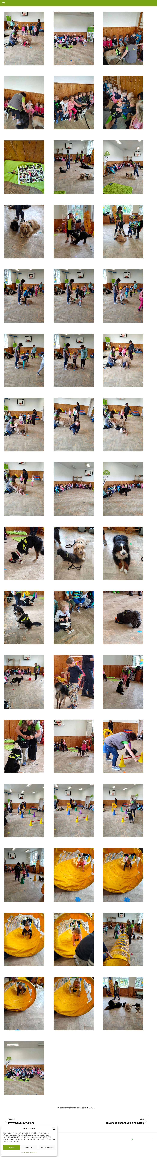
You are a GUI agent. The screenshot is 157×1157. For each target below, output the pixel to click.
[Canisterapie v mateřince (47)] (76, 1007)
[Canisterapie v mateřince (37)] (26, 814)
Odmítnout (29, 1147)
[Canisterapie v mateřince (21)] (125, 428)
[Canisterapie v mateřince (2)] (125, 42)
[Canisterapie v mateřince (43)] (26, 943)
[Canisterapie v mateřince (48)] (125, 1007)
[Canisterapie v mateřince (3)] (26, 106)
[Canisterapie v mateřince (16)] (76, 364)
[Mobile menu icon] (3, 3)
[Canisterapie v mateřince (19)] (26, 428)
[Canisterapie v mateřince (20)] (76, 428)
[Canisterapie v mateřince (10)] (76, 235)
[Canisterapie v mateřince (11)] (125, 235)
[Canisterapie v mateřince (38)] (76, 814)
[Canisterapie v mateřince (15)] (26, 364)
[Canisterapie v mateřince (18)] (26, 42)
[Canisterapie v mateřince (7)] (76, 170)
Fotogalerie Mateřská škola (75, 1108)
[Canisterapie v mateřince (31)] (26, 685)
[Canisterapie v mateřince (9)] (26, 235)
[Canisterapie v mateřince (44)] (76, 943)
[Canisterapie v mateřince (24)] (125, 492)
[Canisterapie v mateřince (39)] (125, 814)
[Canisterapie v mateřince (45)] (125, 943)
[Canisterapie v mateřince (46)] (26, 1007)
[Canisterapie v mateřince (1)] (76, 42)
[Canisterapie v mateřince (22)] (26, 492)
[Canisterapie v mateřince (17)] (125, 364)
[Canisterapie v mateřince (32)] (76, 685)
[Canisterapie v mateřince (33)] (125, 685)
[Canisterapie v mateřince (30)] (125, 621)
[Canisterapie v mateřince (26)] (76, 557)
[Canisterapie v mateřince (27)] (125, 557)
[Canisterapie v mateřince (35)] (76, 750)
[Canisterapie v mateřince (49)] (26, 1071)
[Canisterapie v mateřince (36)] (125, 750)
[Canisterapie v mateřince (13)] (76, 299)
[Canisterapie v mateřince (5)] (125, 106)
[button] (54, 1128)
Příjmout (11, 1147)
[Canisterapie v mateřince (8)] (125, 170)
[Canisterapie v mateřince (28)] (26, 621)
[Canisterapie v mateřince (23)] (76, 492)
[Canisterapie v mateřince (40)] (26, 878)
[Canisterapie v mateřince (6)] (26, 170)
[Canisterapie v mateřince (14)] (125, 299)
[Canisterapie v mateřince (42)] (125, 878)
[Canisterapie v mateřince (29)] (76, 621)
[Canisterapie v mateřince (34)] (26, 750)
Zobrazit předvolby (46, 1147)
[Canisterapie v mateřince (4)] (76, 106)
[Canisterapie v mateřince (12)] (26, 299)
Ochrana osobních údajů (29, 1153)
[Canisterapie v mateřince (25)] (26, 557)
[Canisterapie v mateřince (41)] (76, 878)
